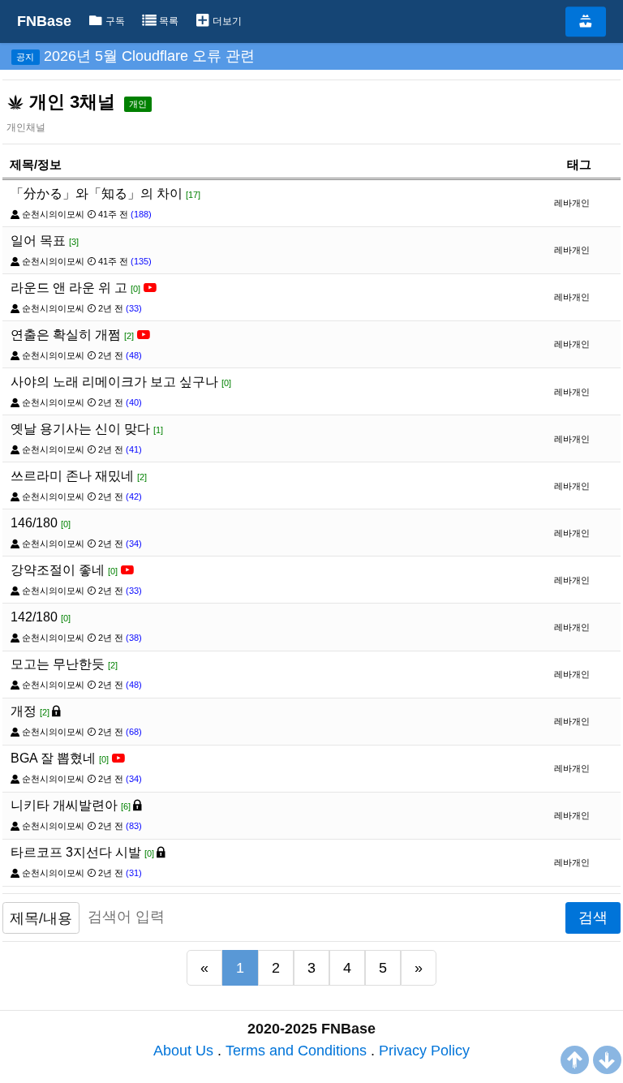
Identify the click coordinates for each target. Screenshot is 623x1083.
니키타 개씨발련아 (71, 805)
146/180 (41, 523)
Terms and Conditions (296, 1050)
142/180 (41, 617)
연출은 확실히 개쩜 (72, 335)
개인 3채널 (69, 102)
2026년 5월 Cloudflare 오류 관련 (149, 56)
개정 (30, 711)
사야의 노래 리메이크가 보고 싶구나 (121, 382)
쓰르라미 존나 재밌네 (79, 476)
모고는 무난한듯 (64, 664)
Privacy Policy (424, 1050)
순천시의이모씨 (53, 214)
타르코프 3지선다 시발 (82, 852)
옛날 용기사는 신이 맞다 (87, 429)
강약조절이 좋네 (64, 570)
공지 (25, 57)
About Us (183, 1050)
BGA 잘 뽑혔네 (60, 758)
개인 (138, 104)
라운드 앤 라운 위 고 (75, 287)
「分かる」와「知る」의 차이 (105, 193)
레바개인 (572, 203)
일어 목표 (45, 240)
